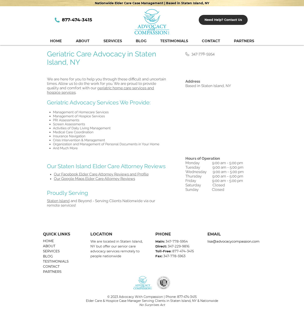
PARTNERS (52, 271)
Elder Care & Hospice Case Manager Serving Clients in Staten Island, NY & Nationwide (152, 301)
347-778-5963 (174, 256)
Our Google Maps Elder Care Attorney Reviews (94, 178)
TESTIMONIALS (56, 261)
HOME (48, 241)
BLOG (48, 256)
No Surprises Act (152, 305)
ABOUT (49, 246)
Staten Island (58, 201)
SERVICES (51, 251)
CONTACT (51, 266)
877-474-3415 (187, 297)
